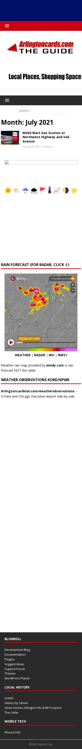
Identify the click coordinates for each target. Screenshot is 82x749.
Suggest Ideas (14, 664)
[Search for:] (41, 110)
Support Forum (15, 669)
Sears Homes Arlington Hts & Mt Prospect (33, 708)
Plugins (10, 659)
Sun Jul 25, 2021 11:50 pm (38, 146)
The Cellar (11, 712)
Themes (10, 673)
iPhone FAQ (12, 732)
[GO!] (10, 138)
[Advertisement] (41, 9)
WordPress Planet (17, 678)
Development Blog (17, 650)
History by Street (16, 703)
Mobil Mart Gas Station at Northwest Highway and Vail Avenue (46, 137)
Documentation (15, 654)
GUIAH (9, 698)
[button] (6, 25)
